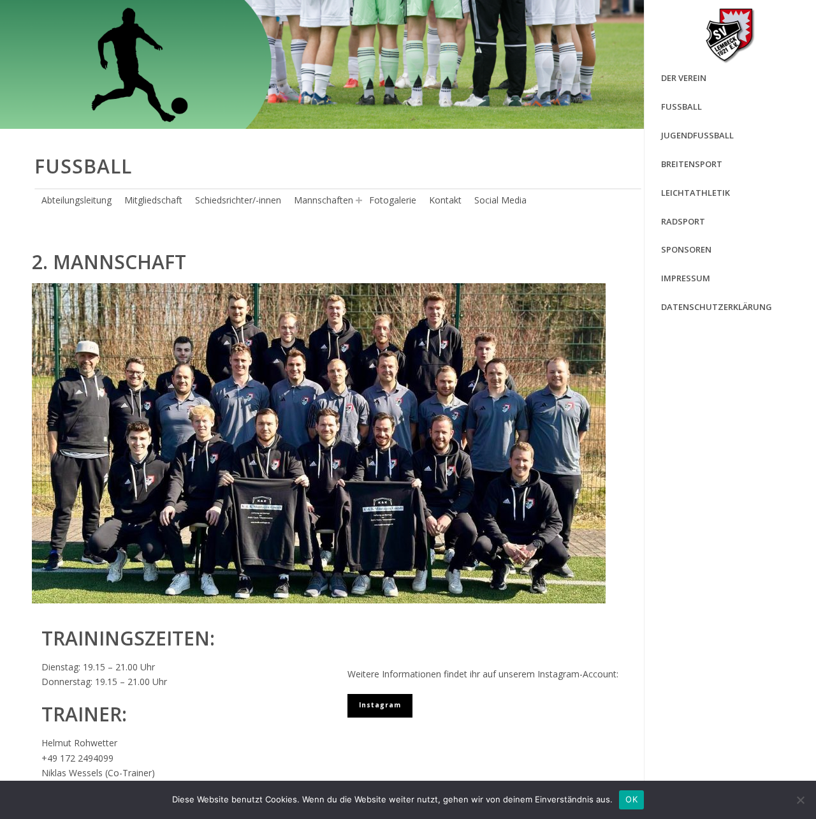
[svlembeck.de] (730, 35)
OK (631, 799)
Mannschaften (323, 200)
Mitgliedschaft (153, 200)
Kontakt (445, 200)
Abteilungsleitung (76, 200)
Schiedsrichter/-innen (238, 200)
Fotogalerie (392, 200)
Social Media (500, 200)
